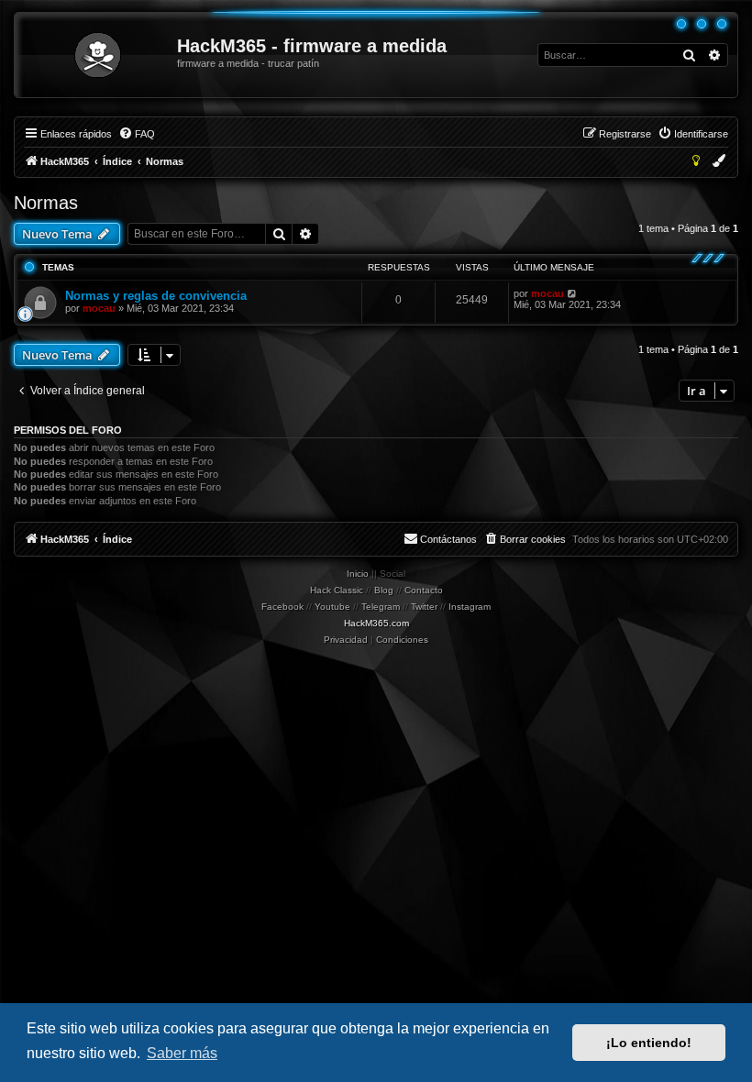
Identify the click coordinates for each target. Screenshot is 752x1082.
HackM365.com (376, 623)
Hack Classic (336, 590)
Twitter (424, 607)
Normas (46, 203)
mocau (99, 308)
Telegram (380, 607)
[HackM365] (96, 55)
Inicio (358, 574)
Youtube (332, 607)
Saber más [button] (182, 1053)
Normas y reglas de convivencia (156, 296)
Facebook (282, 607)
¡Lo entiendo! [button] (648, 1042)
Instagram (469, 607)
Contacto (423, 590)
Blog (383, 590)
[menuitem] (136, 134)
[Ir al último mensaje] (573, 293)
